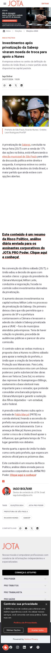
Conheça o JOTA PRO (25, 572)
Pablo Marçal (22, 414)
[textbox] (25, 313)
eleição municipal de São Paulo (19, 156)
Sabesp (26, 144)
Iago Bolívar (7, 76)
